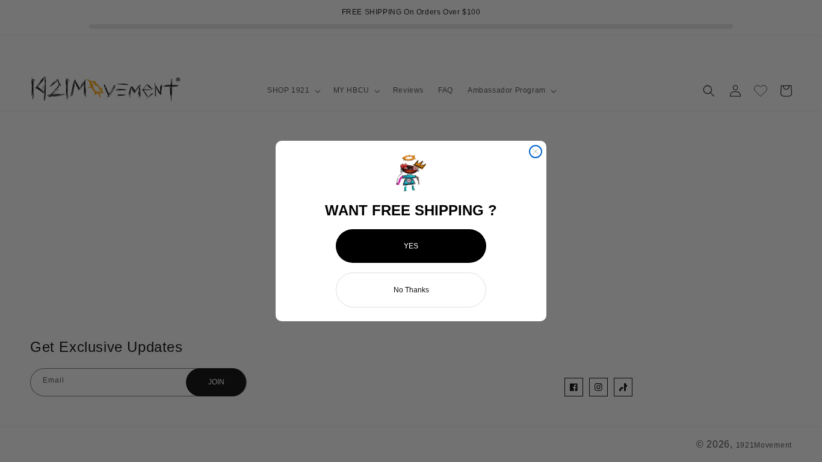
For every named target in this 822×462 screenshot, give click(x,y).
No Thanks (411, 290)
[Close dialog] (536, 152)
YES (411, 246)
